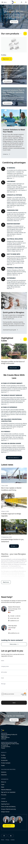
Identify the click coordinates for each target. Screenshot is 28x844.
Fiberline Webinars (6, 789)
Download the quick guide (9, 329)
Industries (4, 774)
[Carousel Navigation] (23, 33)
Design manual (5, 811)
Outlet (3, 765)
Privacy (7, 839)
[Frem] (25, 33)
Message (3, 683)
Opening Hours (5, 804)
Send (14, 702)
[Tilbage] (21, 33)
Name (2, 660)
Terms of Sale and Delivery (8, 806)
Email (2, 678)
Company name (5, 666)
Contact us (5, 154)
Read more (6, 582)
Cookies (13, 839)
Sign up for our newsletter (8, 792)
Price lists (3, 795)
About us (3, 782)
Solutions (3, 772)
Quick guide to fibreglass (13, 312)
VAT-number (4, 672)
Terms (2, 839)
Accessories (4, 760)
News (2, 787)
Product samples (5, 763)
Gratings (3, 758)
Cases (2, 784)
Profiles (3, 55)
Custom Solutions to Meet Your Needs (14, 131)
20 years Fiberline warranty (8, 809)
